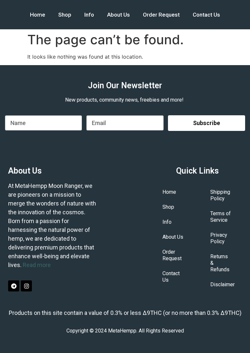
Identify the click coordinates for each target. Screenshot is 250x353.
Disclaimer (222, 284)
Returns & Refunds (219, 263)
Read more (37, 264)
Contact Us (206, 14)
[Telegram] (13, 285)
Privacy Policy (218, 238)
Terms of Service (220, 216)
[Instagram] (26, 285)
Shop (64, 14)
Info (89, 14)
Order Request (161, 14)
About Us (118, 14)
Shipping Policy (220, 195)
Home (37, 14)
